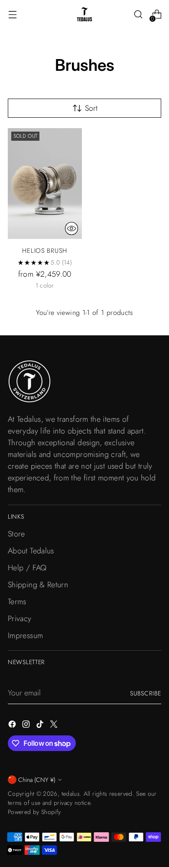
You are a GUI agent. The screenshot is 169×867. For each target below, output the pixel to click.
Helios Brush (44, 250)
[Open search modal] (138, 14)
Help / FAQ (27, 567)
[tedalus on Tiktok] (41, 726)
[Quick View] (71, 228)
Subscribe (145, 693)
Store (16, 533)
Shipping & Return (38, 584)
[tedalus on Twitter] (54, 726)
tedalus (71, 793)
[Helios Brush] (45, 183)
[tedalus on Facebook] (13, 726)
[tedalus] (84, 14)
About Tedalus (31, 550)
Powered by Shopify (34, 811)
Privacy (20, 618)
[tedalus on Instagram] (27, 726)
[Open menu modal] (12, 14)
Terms (17, 601)
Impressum (25, 635)
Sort (91, 108)
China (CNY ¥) (36, 779)
